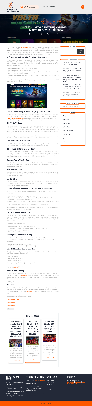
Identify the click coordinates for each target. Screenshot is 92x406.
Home (26, 21)
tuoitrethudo (70, 383)
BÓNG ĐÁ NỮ (66, 119)
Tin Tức (49, 389)
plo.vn (83, 382)
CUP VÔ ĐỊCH (34, 21)
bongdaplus (70, 382)
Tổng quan (66, 116)
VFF (76, 383)
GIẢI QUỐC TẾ (67, 134)
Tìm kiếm (73, 46)
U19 (64, 142)
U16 (64, 138)
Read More (16, 360)
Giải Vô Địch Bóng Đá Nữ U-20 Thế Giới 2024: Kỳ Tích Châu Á (49, 326)
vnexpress (78, 382)
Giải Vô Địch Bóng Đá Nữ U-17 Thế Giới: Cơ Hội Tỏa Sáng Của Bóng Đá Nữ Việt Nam (72, 70)
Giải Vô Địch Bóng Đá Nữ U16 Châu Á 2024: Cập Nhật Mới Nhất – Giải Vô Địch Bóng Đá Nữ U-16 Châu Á (16, 329)
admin (44, 34)
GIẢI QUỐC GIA (67, 127)
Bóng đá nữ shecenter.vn (13, 10)
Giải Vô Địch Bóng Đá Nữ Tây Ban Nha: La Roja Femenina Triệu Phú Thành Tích (71, 94)
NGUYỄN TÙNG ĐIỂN (49, 6)
